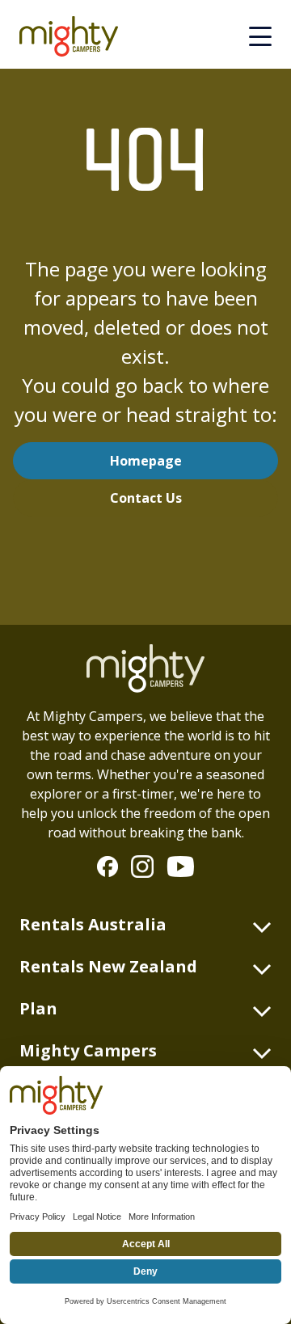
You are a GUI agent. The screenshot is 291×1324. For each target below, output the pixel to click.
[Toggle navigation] (260, 36)
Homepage (146, 461)
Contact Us (146, 498)
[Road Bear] (75, 36)
